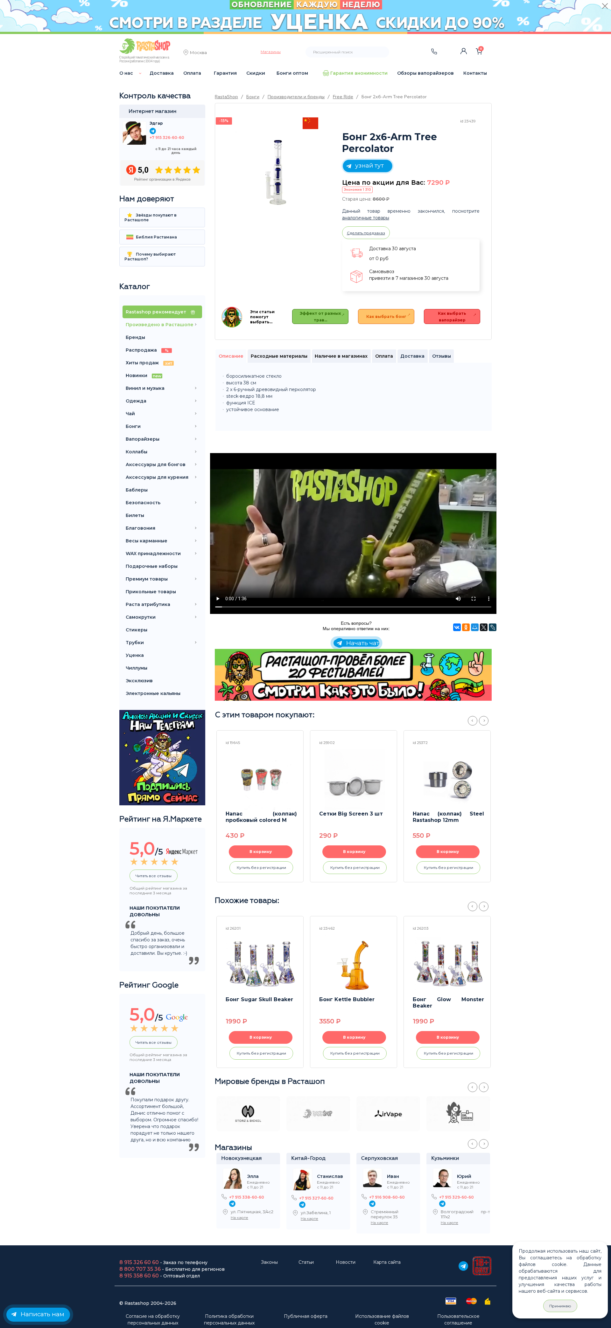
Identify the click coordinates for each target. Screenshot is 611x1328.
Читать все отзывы (154, 875)
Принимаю (560, 1306)
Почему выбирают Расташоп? (150, 256)
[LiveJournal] (492, 627)
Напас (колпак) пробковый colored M (261, 817)
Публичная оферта (305, 1316)
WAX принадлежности (153, 553)
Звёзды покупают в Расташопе (150, 217)
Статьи (306, 1262)
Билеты (135, 515)
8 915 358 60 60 (139, 1276)
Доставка (162, 73)
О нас (126, 73)
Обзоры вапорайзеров (425, 73)
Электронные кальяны (153, 693)
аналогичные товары (365, 218)
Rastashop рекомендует (156, 312)
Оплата (192, 73)
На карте (239, 1217)
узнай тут (368, 165)
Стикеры (136, 630)
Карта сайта (387, 1262)
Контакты (475, 73)
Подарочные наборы (152, 566)
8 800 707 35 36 (140, 1269)
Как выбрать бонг (386, 316)
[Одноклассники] (466, 627)
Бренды (135, 337)
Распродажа (147, 350)
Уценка (135, 655)
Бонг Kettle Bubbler (347, 999)
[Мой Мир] (475, 627)
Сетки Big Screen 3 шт (351, 814)
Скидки (255, 73)
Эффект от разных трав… (320, 316)
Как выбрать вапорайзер (452, 316)
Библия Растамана (156, 237)
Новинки (143, 375)
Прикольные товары (151, 592)
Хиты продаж (149, 363)
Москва (198, 53)
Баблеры (137, 490)
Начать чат (361, 643)
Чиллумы (136, 668)
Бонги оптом (292, 73)
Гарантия (225, 73)
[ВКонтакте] (457, 627)
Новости (345, 1262)
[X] (484, 627)
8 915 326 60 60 (139, 1262)
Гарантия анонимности (359, 73)
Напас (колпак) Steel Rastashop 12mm (448, 817)
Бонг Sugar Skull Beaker (259, 999)
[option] (276, 172)
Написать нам (41, 1314)
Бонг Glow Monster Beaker (448, 1002)
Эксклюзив (139, 681)
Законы (269, 1262)
